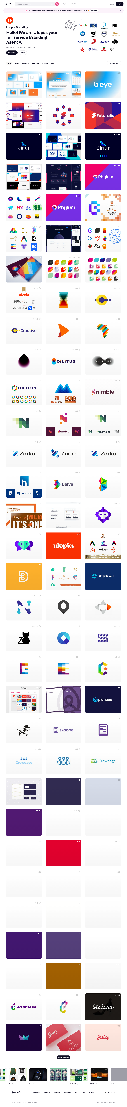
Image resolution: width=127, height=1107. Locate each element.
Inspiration (57, 1092)
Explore (65, 4)
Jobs (97, 1102)
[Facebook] (108, 1092)
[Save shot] (35, 94)
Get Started (94, 10)
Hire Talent (74, 4)
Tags (101, 1102)
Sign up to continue (63, 1057)
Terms (23, 1102)
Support (91, 1092)
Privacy (29, 1102)
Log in (119, 4)
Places (106, 1102)
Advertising (67, 1092)
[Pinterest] (114, 1092)
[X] (106, 1092)
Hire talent (47, 1092)
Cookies (34, 1102)
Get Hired (84, 4)
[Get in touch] (31, 94)
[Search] (57, 4)
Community (94, 4)
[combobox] (31, 4)
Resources (112, 1102)
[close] (120, 10)
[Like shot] (38, 94)
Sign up (112, 4)
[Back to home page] (7, 4)
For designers (35, 1092)
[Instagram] (111, 1092)
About (83, 1092)
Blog (76, 1092)
